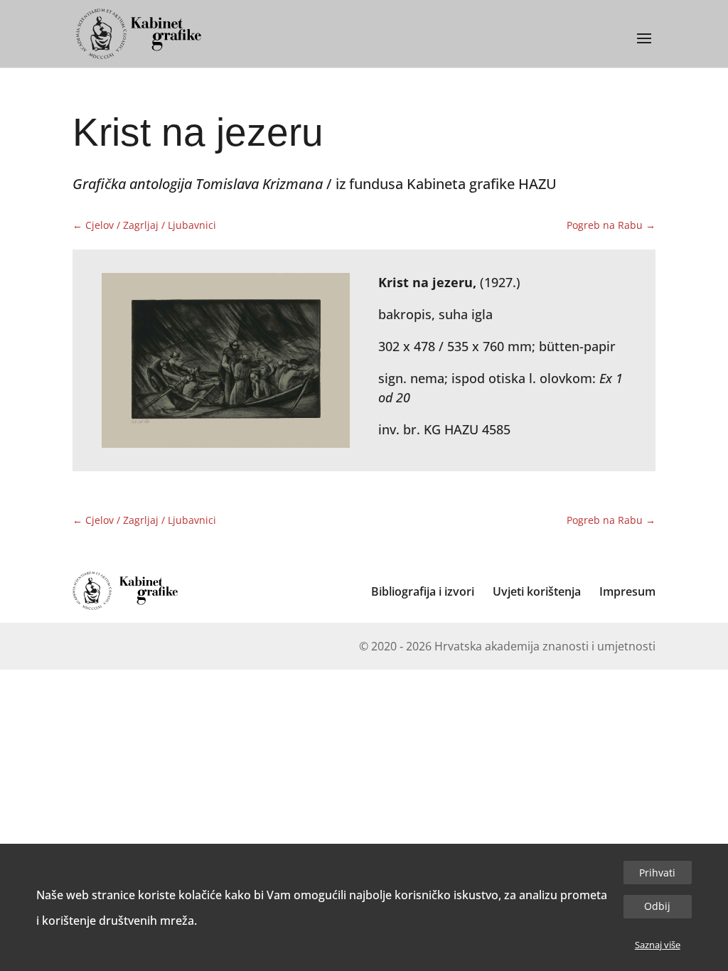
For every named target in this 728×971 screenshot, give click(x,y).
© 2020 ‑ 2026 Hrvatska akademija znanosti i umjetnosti (507, 646)
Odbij (657, 906)
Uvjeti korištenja (537, 591)
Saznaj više (657, 944)
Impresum (627, 591)
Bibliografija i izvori (422, 591)
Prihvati (657, 872)
